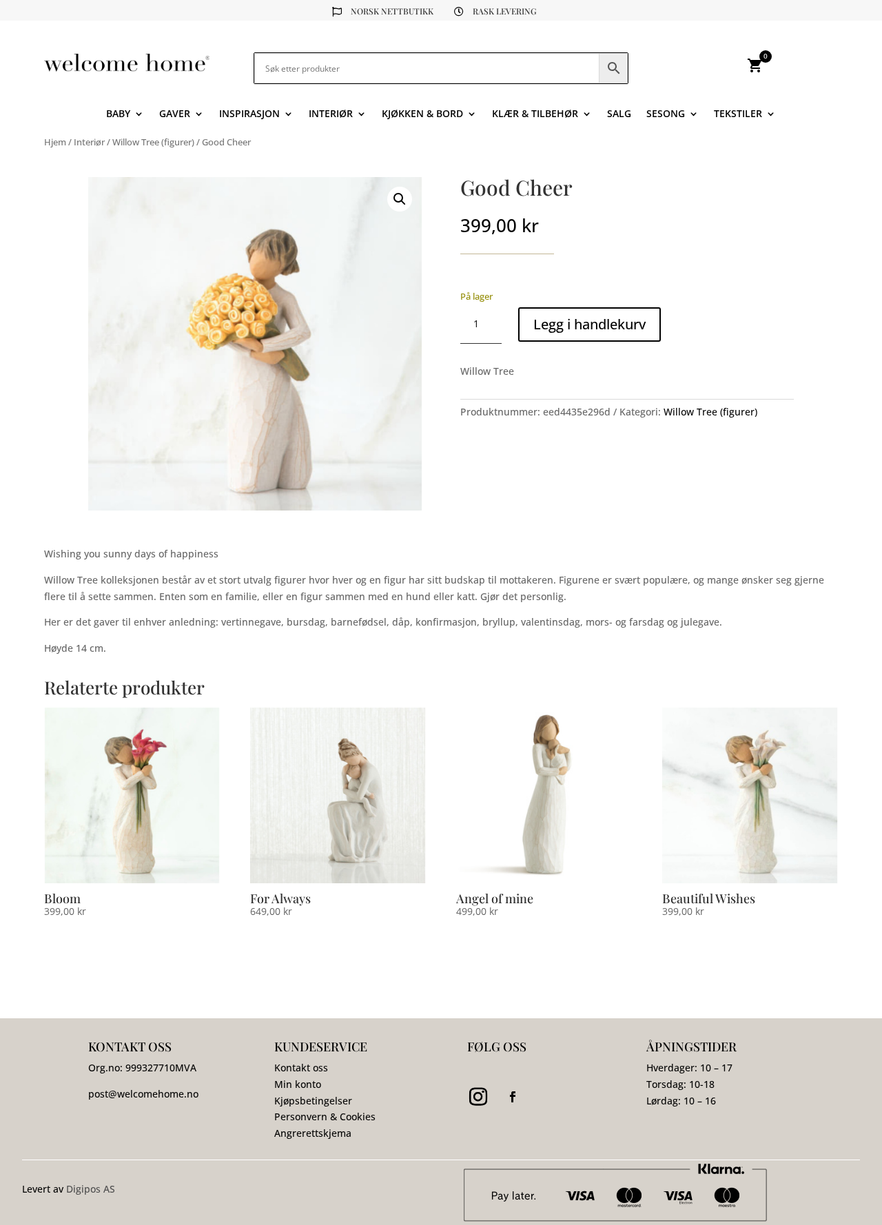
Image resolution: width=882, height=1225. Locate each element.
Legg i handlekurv (589, 324)
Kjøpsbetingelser (313, 1100)
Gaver (174, 114)
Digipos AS (90, 1188)
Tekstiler (738, 114)
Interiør (331, 114)
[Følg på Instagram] (478, 1097)
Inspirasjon (249, 114)
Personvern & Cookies (325, 1116)
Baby (118, 114)
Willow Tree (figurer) (153, 142)
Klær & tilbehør (535, 114)
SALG (619, 114)
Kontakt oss (301, 1067)
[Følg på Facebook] (513, 1097)
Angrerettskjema (312, 1133)
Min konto (297, 1084)
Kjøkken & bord (422, 114)
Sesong (665, 114)
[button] (399, 199)
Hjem (55, 142)
